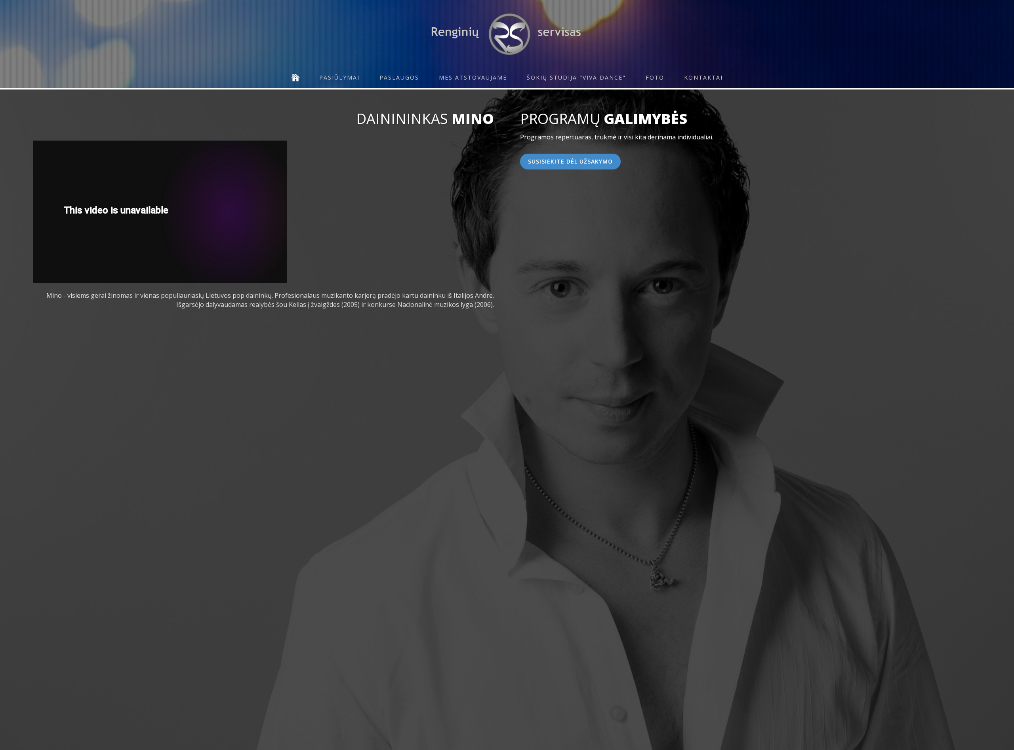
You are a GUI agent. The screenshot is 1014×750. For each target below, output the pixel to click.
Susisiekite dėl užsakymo (570, 161)
